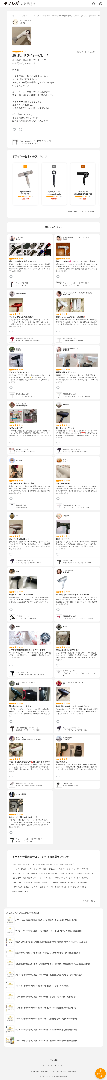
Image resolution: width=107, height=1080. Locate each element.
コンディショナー (42, 864)
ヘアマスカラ (17, 887)
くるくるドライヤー (46, 873)
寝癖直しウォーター (35, 878)
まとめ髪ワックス (19, 878)
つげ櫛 (67, 873)
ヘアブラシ (59, 873)
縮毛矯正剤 (72, 883)
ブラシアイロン (18, 873)
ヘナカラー (34, 887)
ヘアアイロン (85, 869)
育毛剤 (57, 887)
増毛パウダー (83, 887)
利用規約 (44, 1071)
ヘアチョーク (83, 883)
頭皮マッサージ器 (47, 887)
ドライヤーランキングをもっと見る (81, 212)
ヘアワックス (88, 873)
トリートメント (28, 864)
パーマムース (17, 883)
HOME (53, 1059)
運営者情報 (35, 1071)
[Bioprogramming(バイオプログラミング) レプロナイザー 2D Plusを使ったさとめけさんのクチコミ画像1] (21, 36)
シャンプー (16, 864)
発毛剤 (63, 887)
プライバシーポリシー (58, 1071)
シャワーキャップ (67, 864)
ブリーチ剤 (54, 883)
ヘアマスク (54, 864)
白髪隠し (45, 883)
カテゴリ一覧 (47, 1065)
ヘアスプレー (77, 873)
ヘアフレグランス (60, 878)
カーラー (63, 883)
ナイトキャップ (73, 869)
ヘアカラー (28, 883)
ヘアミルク (51, 869)
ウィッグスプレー (83, 878)
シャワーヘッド (31, 873)
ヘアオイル (61, 869)
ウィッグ (72, 878)
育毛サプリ (72, 887)
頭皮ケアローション (20, 892)
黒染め (26, 887)
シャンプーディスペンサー (22, 869)
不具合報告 (72, 1071)
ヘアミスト (48, 878)
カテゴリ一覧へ (89, 901)
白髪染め (37, 883)
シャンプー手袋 (40, 869)
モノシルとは (59, 1065)
